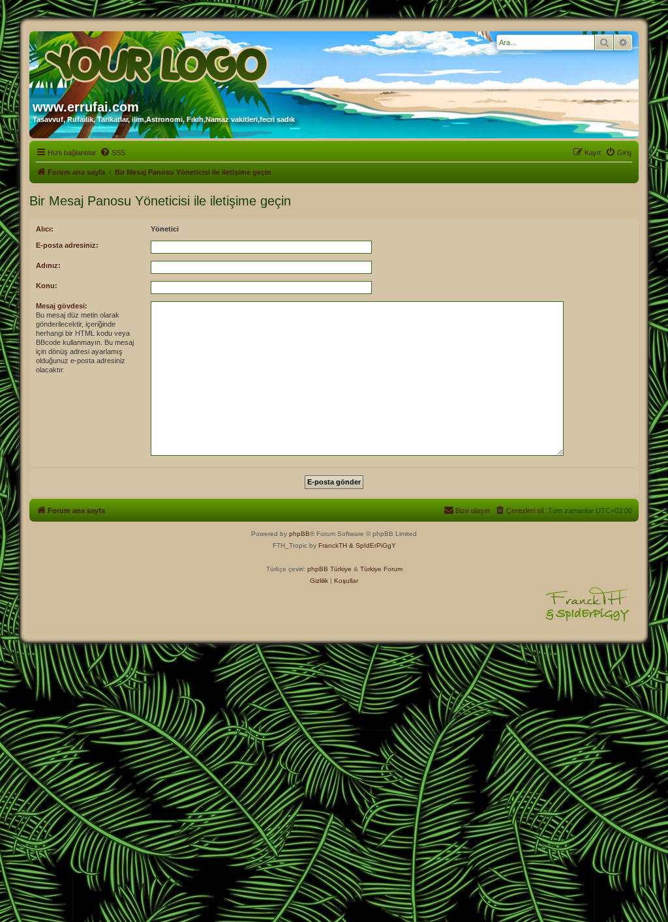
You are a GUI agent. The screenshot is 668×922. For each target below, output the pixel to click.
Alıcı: (44, 229)
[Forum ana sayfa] (158, 61)
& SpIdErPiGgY (372, 545)
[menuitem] (112, 152)
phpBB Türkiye (329, 569)
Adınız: (48, 265)
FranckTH (332, 545)
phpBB (299, 533)
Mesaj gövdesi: (61, 306)
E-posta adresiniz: (67, 245)
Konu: (46, 286)
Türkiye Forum (381, 569)
